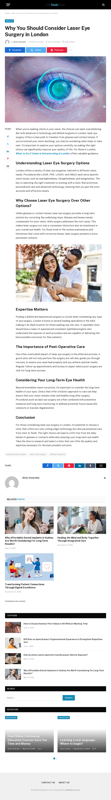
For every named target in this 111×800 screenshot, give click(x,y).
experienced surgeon (16, 454)
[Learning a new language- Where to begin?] (82, 734)
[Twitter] (8, 144)
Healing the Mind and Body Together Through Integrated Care (78, 539)
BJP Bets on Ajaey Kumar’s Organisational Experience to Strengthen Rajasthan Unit (63, 640)
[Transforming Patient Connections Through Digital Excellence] (29, 567)
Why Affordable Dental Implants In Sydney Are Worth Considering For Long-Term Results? (29, 540)
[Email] (8, 166)
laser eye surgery (38, 454)
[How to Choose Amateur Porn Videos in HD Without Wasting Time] (13, 627)
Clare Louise (65, 749)
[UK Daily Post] (55, 4)
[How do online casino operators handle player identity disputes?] (13, 658)
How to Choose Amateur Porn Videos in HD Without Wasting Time (56, 624)
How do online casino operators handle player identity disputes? (56, 655)
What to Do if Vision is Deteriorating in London (43, 153)
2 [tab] (57, 758)
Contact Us (48, 783)
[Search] (103, 4)
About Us (64, 783)
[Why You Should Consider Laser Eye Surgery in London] (55, 89)
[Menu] (8, 4)
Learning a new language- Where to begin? (78, 742)
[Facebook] (8, 136)
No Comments (54, 42)
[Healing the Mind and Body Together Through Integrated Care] (81, 520)
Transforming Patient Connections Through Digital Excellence (24, 586)
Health (9, 21)
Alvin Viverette (20, 42)
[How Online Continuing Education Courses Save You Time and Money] (29, 734)
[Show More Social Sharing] (71, 50)
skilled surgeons (57, 454)
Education (11, 717)
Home (7, 13)
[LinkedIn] (8, 151)
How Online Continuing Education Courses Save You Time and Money (27, 740)
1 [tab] (54, 758)
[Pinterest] (8, 159)
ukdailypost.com (72, 790)
